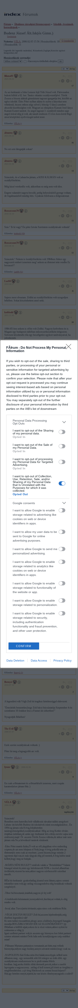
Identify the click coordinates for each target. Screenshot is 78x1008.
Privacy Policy (62, 660)
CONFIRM (23, 646)
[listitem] (39, 422)
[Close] (70, 348)
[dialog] (39, 504)
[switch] (62, 432)
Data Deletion (15, 660)
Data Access (39, 660)
